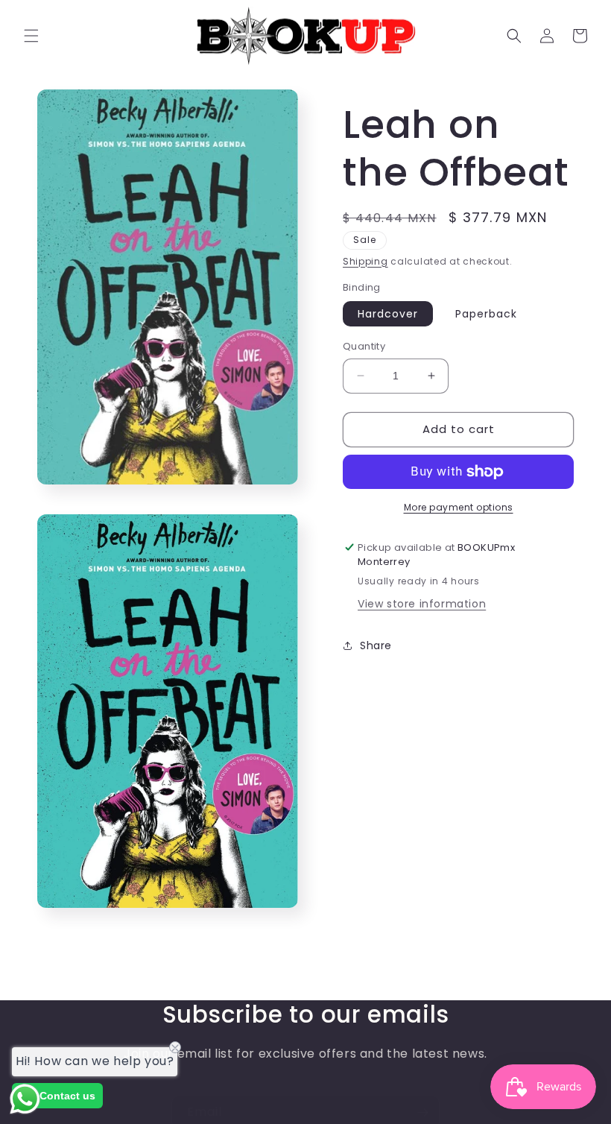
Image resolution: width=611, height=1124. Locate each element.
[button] (31, 35)
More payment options (458, 507)
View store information (422, 603)
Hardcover (388, 313)
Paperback (486, 313)
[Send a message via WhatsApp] (24, 1099)
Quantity (364, 346)
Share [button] (376, 645)
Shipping (365, 261)
